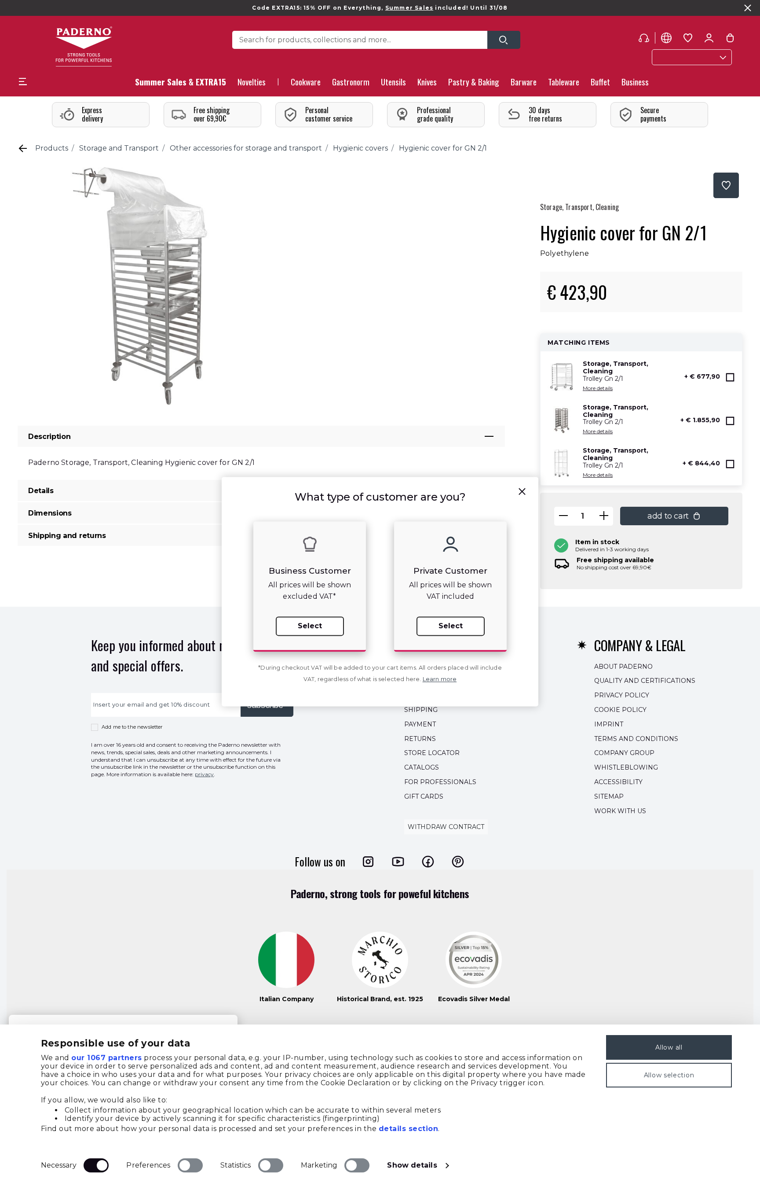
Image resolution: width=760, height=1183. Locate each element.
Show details (412, 1165)
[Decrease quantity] (563, 516)
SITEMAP (609, 796)
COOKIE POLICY (620, 710)
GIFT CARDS (423, 796)
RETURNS (420, 738)
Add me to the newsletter (132, 727)
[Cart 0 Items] (730, 39)
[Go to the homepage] (83, 46)
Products (51, 148)
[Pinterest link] (458, 861)
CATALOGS (421, 767)
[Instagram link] (368, 861)
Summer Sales (409, 7)
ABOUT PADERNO (623, 666)
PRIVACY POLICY (621, 695)
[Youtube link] (398, 861)
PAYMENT (420, 724)
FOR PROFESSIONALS (440, 782)
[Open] (503, 40)
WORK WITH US (620, 810)
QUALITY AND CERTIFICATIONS (644, 681)
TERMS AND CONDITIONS (636, 738)
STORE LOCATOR (432, 753)
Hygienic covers (360, 148)
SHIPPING (421, 710)
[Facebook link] (428, 861)
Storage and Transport (119, 148)
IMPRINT (608, 724)
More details (598, 388)
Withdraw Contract (446, 827)
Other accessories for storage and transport (246, 148)
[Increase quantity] (604, 516)
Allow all (668, 1047)
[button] (251, 84)
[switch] (190, 1165)
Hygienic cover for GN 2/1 (443, 148)
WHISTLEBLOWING (626, 767)
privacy (204, 774)
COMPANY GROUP (624, 753)
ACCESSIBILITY (618, 782)
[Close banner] (747, 8)
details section (408, 1128)
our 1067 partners (106, 1058)
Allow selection (669, 1075)
